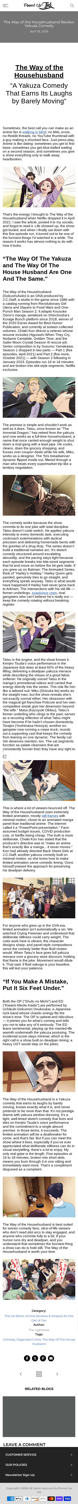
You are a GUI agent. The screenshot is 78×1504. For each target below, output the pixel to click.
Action (19, 1412)
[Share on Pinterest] (43, 1358)
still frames (50, 816)
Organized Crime (29, 1339)
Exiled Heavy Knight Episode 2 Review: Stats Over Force (39, 1407)
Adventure (33, 1412)
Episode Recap (53, 1412)
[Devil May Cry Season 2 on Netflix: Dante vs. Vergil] (57, 1374)
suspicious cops (44, 593)
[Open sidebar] (4, 756)
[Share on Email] (51, 1358)
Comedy (9, 1339)
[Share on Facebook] (27, 1358)
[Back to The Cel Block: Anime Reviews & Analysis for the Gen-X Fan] (39, 1374)
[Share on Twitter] (35, 1358)
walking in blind (34, 132)
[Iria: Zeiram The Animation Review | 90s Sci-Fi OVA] (21, 1374)
